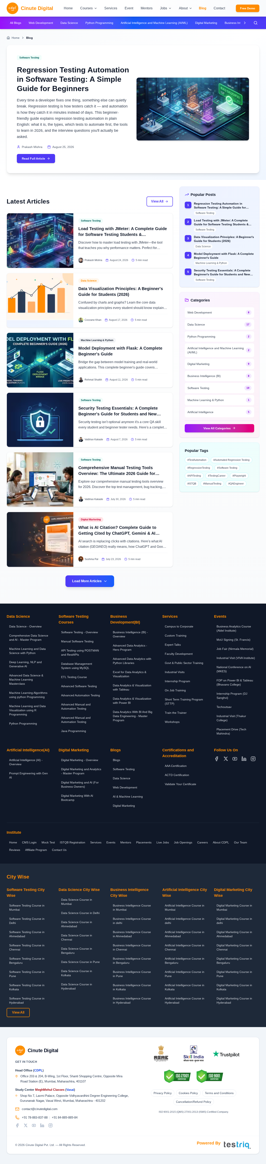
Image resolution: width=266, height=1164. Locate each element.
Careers (202, 842)
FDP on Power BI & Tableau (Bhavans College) (235, 682)
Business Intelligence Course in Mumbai (132, 907)
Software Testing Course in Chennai (26, 947)
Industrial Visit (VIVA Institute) (236, 658)
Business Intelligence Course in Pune (132, 974)
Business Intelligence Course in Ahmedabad (132, 934)
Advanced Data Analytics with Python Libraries (132, 661)
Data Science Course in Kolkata (76, 973)
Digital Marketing (206, 22)
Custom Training (175, 635)
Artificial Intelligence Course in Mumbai (184, 907)
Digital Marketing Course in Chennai (234, 947)
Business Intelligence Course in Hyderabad (132, 1000)
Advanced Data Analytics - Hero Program (130, 647)
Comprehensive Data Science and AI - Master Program (28, 637)
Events (110, 842)
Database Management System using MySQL (76, 666)
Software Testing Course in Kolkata (26, 987)
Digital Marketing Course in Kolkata (234, 987)
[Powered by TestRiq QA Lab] (237, 1145)
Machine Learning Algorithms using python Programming (28, 695)
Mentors (125, 842)
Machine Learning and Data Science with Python (27, 651)
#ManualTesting (212, 483)
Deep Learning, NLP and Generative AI (25, 664)
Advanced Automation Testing (80, 695)
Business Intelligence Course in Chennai (132, 947)
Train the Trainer (176, 712)
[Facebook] (216, 758)
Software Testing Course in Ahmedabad (26, 934)
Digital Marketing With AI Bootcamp (77, 798)
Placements (143, 842)
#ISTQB (191, 483)
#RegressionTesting (198, 467)
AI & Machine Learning (128, 796)
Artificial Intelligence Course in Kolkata (184, 987)
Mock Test (48, 842)
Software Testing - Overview (79, 632)
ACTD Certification (177, 775)
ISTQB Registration (72, 842)
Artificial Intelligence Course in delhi (184, 921)
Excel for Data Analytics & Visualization (129, 674)
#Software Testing (227, 467)
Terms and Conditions (219, 1093)
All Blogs (15, 22)
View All (157, 201)
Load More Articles (87, 581)
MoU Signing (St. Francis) (233, 639)
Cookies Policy (188, 1093)
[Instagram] (253, 758)
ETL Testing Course (74, 677)
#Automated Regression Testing (231, 459)
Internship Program (177, 681)
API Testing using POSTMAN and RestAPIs (80, 652)
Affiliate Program (36, 850)
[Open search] (255, 23)
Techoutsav (224, 707)
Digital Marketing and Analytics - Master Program (81, 771)
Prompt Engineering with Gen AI (28, 775)
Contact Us (59, 850)
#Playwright (239, 475)
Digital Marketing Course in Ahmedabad (234, 934)
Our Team (240, 842)
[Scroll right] (245, 23)
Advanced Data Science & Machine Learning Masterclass (26, 679)
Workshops (172, 722)
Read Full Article (33, 158)
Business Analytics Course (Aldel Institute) (234, 628)
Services (95, 842)
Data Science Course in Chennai (76, 937)
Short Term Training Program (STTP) (184, 701)
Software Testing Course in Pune (26, 974)
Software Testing (124, 769)
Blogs (116, 760)
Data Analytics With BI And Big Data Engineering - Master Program (132, 716)
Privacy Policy (163, 1093)
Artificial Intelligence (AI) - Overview (26, 762)
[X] (225, 758)
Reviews (14, 850)
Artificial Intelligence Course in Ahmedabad (184, 934)
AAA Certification (176, 765)
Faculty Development (179, 653)
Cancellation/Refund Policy (193, 1101)
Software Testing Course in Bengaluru (26, 960)
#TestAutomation (196, 459)
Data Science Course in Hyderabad (76, 986)
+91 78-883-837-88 (35, 1117)
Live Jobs (162, 842)
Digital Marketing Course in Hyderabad (234, 1000)
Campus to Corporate (179, 626)
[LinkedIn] (243, 758)
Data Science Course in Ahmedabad (76, 924)
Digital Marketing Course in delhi (234, 921)
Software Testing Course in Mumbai (26, 907)
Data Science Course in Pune (80, 962)
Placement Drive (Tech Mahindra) (231, 731)
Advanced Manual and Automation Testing (76, 706)
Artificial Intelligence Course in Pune (184, 974)
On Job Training (175, 690)
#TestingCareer (216, 475)
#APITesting (194, 475)
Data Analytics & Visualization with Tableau (132, 687)
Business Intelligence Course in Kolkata (132, 987)
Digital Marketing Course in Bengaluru (234, 960)
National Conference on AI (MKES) (234, 669)
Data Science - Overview (25, 626)
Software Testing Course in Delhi (26, 921)
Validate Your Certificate (180, 784)
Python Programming (99, 22)
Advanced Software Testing (79, 686)
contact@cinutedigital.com (40, 1109)
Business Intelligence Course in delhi (132, 921)
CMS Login (29, 842)
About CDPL (221, 842)
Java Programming (73, 731)
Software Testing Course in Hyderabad (26, 1000)
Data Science (69, 22)
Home (16, 37)
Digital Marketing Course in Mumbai (234, 907)
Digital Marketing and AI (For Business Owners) (80, 784)
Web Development (41, 22)
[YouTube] (234, 758)
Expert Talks (173, 644)
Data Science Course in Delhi (80, 913)
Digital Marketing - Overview (79, 760)
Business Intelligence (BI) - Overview (130, 634)
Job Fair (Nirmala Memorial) (235, 648)
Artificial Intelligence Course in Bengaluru (184, 960)
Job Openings (183, 842)
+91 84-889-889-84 (65, 1117)
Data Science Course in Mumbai (76, 901)
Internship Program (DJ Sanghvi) (232, 695)
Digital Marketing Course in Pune (234, 974)
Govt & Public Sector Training (184, 663)
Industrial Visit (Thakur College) (231, 718)
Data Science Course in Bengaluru (76, 950)
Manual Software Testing (77, 641)
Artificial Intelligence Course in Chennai (184, 947)
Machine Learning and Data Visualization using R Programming (27, 710)
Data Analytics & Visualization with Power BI (132, 700)
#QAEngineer (236, 483)
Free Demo (247, 8)
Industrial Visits (175, 672)
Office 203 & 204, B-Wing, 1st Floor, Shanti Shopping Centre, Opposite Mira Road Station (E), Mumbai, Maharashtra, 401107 (71, 1078)
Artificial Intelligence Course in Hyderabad (184, 1000)
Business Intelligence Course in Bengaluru (132, 960)
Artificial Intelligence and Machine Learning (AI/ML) (154, 22)
